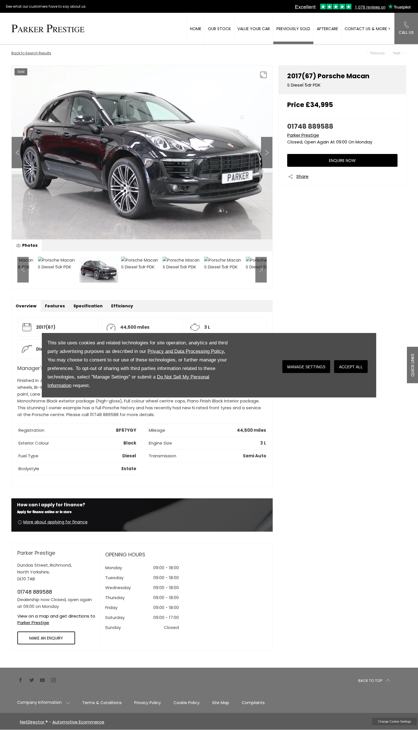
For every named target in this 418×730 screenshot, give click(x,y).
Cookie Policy (186, 703)
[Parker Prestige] (47, 28)
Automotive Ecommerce (78, 722)
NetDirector (32, 722)
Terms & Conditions (102, 703)
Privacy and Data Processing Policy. (186, 351)
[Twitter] (31, 679)
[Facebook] (20, 679)
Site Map (220, 703)
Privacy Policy (147, 703)
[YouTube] (42, 679)
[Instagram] (53, 679)
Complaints (253, 703)
